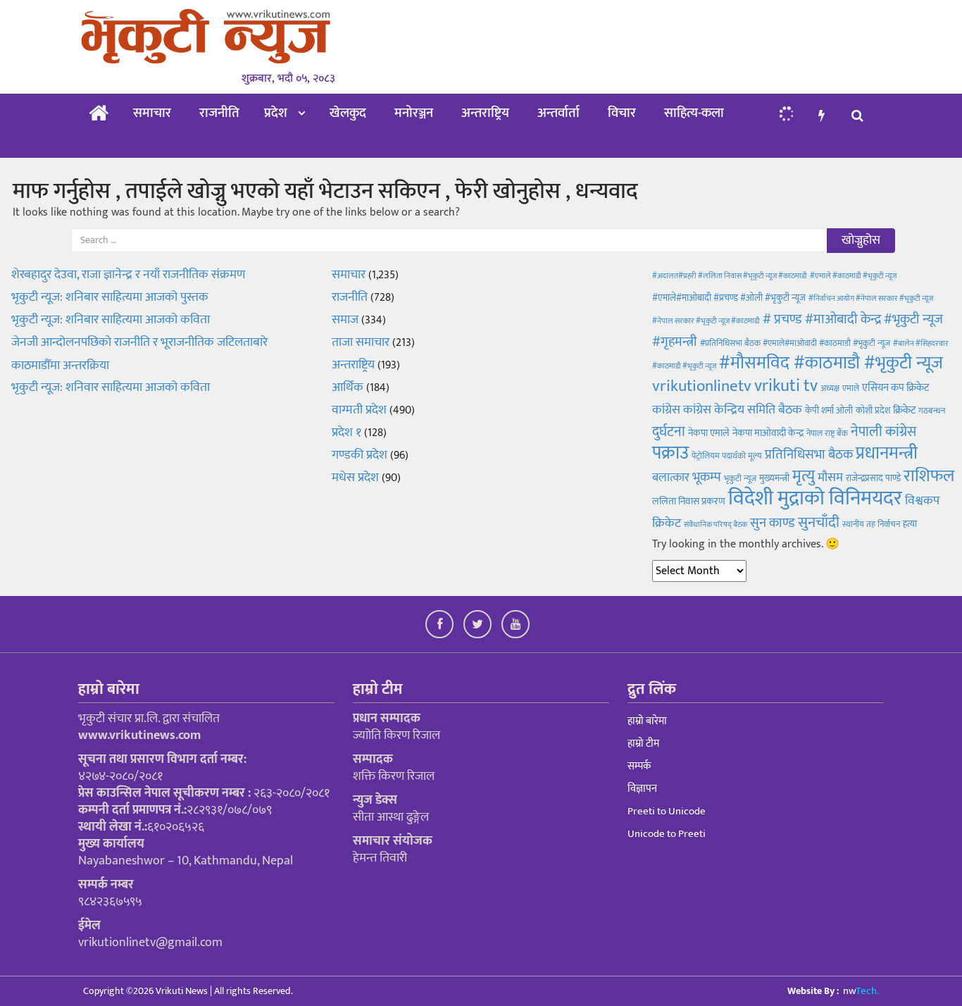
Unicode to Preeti (666, 834)
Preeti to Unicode (666, 811)
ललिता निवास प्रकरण (688, 501)
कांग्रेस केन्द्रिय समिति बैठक (742, 410)
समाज (345, 319)
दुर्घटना (668, 432)
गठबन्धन (931, 411)
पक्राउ (670, 453)
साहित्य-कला (694, 113)
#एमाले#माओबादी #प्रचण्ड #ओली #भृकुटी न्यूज (729, 298)
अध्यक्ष (829, 388)
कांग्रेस (666, 409)
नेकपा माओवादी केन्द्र (768, 433)
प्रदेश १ (346, 432)
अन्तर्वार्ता (558, 113)
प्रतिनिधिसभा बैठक (809, 455)
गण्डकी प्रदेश (359, 455)
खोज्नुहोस (861, 240)
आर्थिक (347, 387)
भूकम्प (706, 477)
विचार (622, 113)
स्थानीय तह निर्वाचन (871, 524)
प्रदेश (275, 113)
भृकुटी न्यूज (740, 478)
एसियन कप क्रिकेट (895, 388)
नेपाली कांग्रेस (883, 432)
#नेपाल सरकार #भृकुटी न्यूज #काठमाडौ (706, 321)
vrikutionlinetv (701, 386)
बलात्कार (670, 478)
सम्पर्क (639, 766)
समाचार (152, 113)
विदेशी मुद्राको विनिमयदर (815, 498)
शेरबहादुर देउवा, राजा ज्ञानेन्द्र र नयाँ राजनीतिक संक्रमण (128, 274)
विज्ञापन (642, 788)
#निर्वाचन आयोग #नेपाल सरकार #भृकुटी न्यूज (870, 298)
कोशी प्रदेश (873, 410)
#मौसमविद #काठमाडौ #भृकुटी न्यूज (831, 363)
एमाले (850, 388)
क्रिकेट (904, 410)
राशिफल (929, 475)
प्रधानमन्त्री (887, 453)
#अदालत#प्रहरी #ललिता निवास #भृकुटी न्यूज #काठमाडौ (729, 276)
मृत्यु (803, 476)
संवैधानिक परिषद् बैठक (715, 524)
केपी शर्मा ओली (829, 410)
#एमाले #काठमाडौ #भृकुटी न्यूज (853, 276)
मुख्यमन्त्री (774, 478)
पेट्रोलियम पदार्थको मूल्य (727, 456)
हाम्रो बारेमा (647, 721)
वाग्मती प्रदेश (359, 410)
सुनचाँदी (818, 522)
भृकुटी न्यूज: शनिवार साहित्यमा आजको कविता (112, 387)
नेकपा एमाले (709, 433)
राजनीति (219, 113)
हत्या (910, 524)
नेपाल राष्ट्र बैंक (827, 433)
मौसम (830, 477)
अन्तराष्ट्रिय (485, 113)
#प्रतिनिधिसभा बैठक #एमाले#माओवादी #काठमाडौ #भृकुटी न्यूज (795, 343)
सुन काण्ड (772, 522)
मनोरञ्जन (413, 113)
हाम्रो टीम (643, 743)
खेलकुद (348, 113)
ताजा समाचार (360, 342)
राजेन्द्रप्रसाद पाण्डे (873, 478)
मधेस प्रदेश (355, 477)
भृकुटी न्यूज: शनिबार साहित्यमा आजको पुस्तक (111, 297)
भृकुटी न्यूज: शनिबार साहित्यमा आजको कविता (110, 319)
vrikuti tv (786, 385)
